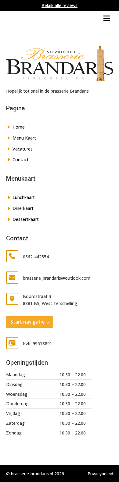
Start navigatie (27, 321)
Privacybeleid (100, 474)
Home (19, 127)
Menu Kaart (24, 138)
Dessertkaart (26, 219)
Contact (21, 159)
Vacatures (23, 149)
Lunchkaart (24, 197)
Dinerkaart (23, 208)
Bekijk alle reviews (59, 5)
